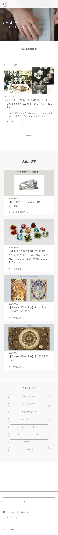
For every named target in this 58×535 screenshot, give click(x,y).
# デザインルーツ (29, 419)
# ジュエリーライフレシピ (29, 434)
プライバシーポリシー (12, 518)
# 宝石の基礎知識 (29, 412)
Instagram (23, 512)
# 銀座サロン (29, 442)
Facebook (10, 512)
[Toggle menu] (53, 5)
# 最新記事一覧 (29, 396)
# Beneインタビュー (29, 427)
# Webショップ (29, 450)
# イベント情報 (29, 404)
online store (29, 501)
